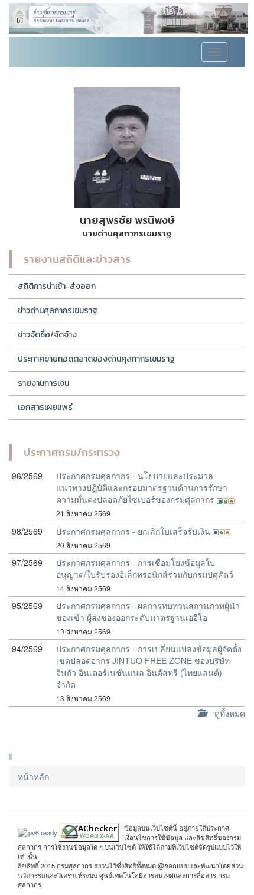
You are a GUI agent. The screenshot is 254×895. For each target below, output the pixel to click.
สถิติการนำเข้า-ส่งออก (57, 286)
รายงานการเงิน (43, 383)
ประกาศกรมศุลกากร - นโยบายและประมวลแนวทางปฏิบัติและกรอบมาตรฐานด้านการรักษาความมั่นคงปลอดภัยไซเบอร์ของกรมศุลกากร (141, 487)
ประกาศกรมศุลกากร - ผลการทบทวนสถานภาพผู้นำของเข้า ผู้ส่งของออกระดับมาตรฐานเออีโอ (148, 611)
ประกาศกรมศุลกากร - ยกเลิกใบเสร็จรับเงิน (134, 531)
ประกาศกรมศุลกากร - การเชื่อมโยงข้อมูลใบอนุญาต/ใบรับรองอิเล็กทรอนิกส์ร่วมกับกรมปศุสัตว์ (144, 568)
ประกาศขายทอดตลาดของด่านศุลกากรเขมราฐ (96, 359)
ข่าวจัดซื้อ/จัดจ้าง (47, 334)
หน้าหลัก (33, 776)
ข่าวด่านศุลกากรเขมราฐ (57, 310)
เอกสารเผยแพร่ (45, 407)
